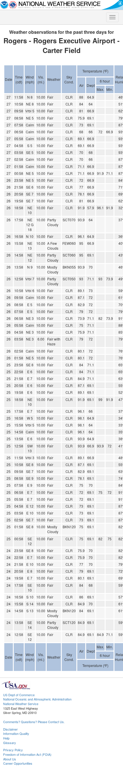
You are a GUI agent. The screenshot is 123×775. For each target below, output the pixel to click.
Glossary (9, 742)
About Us (9, 759)
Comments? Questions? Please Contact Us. (34, 721)
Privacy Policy (13, 749)
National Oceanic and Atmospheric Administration (37, 699)
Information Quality (16, 733)
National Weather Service (20, 703)
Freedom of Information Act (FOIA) (27, 754)
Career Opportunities (17, 763)
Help (6, 738)
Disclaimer (10, 729)
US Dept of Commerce (19, 694)
